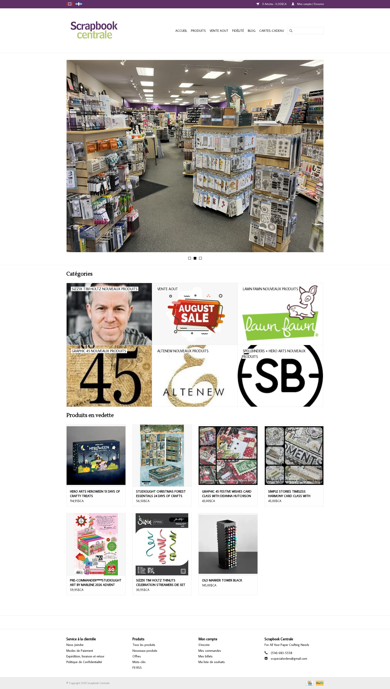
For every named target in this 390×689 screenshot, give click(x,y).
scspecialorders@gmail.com (289, 659)
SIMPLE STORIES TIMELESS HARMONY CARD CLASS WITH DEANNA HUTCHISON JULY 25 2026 (293, 493)
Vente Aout (219, 31)
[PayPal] (319, 682)
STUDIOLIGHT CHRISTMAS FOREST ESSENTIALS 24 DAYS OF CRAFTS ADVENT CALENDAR (161, 493)
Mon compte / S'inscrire (310, 4)
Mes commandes (209, 651)
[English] (69, 4)
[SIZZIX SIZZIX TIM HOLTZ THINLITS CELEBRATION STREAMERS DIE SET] (162, 544)
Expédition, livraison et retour (85, 656)
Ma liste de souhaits (211, 662)
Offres (136, 656)
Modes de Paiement (79, 651)
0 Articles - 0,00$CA (274, 4)
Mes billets (205, 656)
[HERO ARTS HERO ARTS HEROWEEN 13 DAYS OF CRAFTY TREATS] (96, 455)
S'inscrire (204, 645)
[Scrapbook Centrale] (101, 30)
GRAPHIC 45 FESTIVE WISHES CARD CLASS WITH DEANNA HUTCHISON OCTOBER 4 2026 (226, 493)
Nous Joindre (75, 645)
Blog (251, 31)
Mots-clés (139, 662)
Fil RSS (137, 668)
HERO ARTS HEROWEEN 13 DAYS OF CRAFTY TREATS (95, 493)
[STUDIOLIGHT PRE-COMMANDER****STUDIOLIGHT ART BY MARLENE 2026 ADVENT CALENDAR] (96, 544)
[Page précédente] (75, 157)
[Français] (78, 4)
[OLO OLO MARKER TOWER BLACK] (228, 544)
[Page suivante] (315, 157)
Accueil (181, 31)
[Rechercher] (291, 30)
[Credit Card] (309, 682)
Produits (198, 31)
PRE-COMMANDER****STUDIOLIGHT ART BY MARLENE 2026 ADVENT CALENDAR (95, 582)
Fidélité (238, 31)
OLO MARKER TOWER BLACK (222, 580)
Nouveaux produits (144, 651)
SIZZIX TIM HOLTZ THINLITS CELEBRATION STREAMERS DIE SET (160, 582)
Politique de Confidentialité (84, 662)
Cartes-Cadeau (271, 31)
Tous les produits (143, 645)
